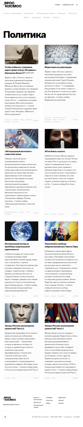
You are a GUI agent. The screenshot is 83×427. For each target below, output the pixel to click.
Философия (56, 121)
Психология (15, 121)
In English (76, 417)
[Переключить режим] (5, 417)
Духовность (29, 13)
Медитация (36, 17)
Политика (7, 121)
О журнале (68, 417)
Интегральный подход (46, 13)
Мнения (47, 17)
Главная (57, 5)
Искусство (72, 13)
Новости (56, 17)
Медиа (26, 17)
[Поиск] (77, 5)
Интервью (62, 13)
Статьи (28, 212)
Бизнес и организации (13, 13)
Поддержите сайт (68, 5)
